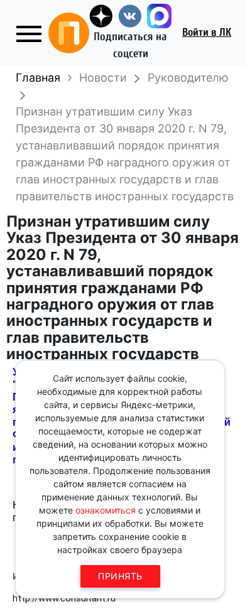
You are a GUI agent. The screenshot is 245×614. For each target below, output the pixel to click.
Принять (120, 576)
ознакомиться (105, 510)
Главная (38, 77)
